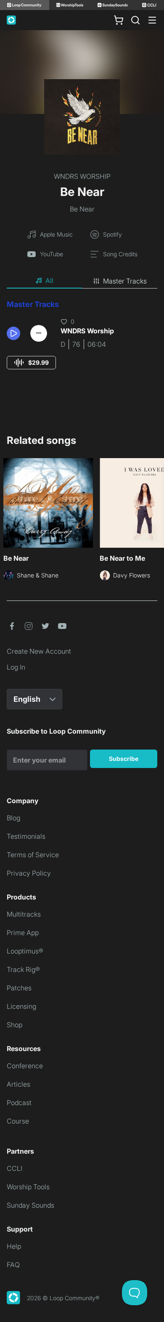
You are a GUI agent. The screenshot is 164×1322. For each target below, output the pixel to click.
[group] (31, 362)
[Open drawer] (152, 20)
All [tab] (49, 280)
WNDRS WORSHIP (82, 176)
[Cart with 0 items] (119, 20)
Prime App (23, 932)
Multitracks (24, 914)
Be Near (82, 209)
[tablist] (82, 281)
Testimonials (26, 836)
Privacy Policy (29, 873)
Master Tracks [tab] (125, 281)
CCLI (14, 1168)
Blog (13, 818)
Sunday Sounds (30, 1205)
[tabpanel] (82, 342)
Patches (19, 988)
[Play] (13, 333)
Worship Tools (28, 1187)
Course (18, 1121)
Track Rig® (23, 969)
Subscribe (123, 758)
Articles (18, 1084)
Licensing (21, 1006)
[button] (15, 333)
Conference (25, 1066)
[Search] (135, 20)
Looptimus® (25, 951)
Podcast (19, 1102)
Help (14, 1246)
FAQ (13, 1264)
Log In (16, 667)
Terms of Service (33, 854)
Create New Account (39, 651)
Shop (14, 1024)
